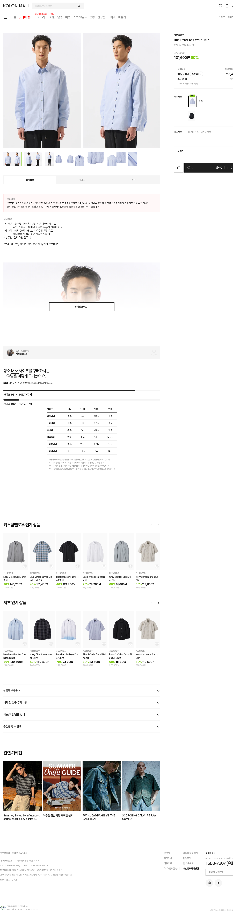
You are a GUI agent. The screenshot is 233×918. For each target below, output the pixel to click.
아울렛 (122, 17)
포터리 (41, 17)
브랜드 (222, 17)
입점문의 (187, 858)
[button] (24, 566)
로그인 (167, 853)
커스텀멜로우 (179, 35)
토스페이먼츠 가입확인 (8, 880)
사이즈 (82, 180)
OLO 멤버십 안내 (171, 868)
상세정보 (30, 180)
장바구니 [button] (220, 167)
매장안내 (168, 858)
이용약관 (168, 863)
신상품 (101, 17)
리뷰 (133, 180)
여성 (67, 17)
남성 (59, 17)
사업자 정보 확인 (190, 853)
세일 (52, 17)
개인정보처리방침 (191, 868)
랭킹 (92, 17)
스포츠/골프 (80, 17)
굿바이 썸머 (25, 17)
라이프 (111, 17)
